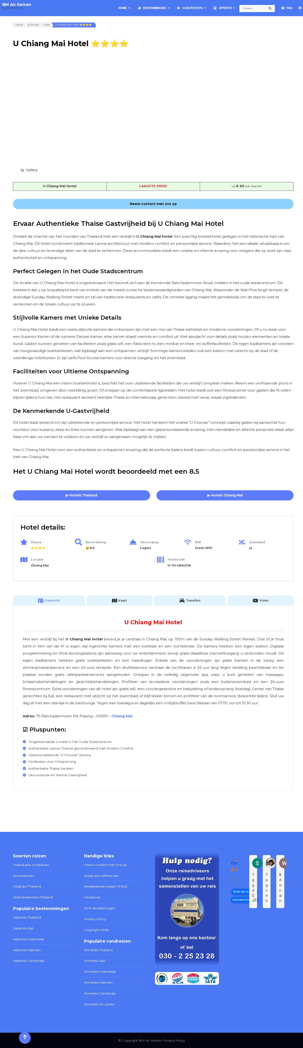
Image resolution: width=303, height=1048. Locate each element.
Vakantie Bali (23, 928)
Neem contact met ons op (105, 865)
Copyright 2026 (96, 930)
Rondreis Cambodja (100, 993)
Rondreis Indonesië (100, 971)
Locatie (37, 559)
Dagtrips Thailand (27, 886)
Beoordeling (96, 542)
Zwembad (257, 542)
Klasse (36, 542)
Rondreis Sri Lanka (99, 1004)
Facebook (92, 897)
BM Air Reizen (16, 4)
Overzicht (52, 600)
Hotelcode (176, 559)
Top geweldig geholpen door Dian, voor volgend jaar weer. (253, 887)
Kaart (123, 600)
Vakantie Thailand (27, 917)
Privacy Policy (95, 919)
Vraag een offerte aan (101, 876)
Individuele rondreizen (31, 865)
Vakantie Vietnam (27, 950)
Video (264, 600)
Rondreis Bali (94, 961)
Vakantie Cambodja (28, 961)
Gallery (32, 170)
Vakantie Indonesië (28, 939)
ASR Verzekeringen (99, 908)
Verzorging (149, 542)
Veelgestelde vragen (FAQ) (105, 886)
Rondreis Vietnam (98, 982)
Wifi (198, 542)
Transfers (193, 600)
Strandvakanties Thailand (33, 897)
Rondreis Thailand (98, 950)
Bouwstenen (23, 876)
